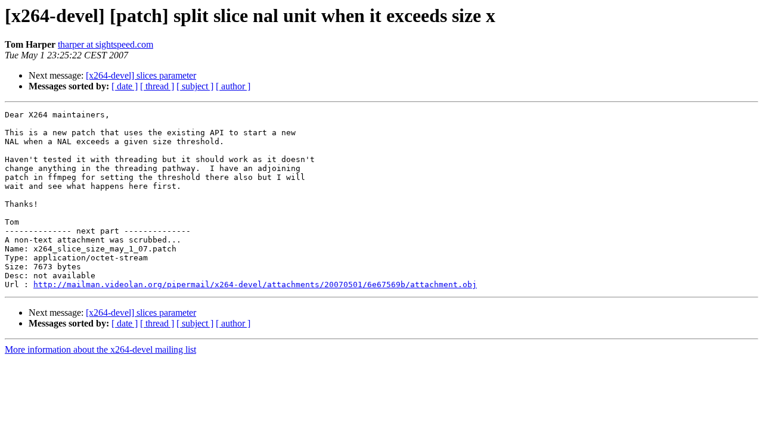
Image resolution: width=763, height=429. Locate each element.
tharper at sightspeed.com (105, 44)
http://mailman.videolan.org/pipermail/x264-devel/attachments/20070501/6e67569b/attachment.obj (255, 284)
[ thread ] (157, 86)
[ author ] (233, 86)
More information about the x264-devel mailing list (100, 349)
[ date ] (124, 86)
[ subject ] (194, 86)
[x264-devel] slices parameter (141, 75)
